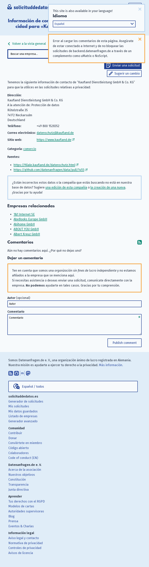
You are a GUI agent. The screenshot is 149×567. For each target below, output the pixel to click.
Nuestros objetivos (21, 475)
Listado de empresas (22, 416)
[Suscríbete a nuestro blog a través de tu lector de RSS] (10, 372)
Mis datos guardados (23, 411)
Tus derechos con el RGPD (26, 501)
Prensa (13, 521)
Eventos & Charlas (21, 526)
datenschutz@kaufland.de (55, 133)
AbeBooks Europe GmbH (30, 219)
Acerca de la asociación (24, 469)
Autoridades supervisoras (26, 511)
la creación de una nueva (107, 187)
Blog (11, 516)
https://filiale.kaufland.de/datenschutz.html (44, 165)
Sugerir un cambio (127, 73)
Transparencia (18, 484)
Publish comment (125, 343)
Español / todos (33, 386)
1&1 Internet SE (24, 214)
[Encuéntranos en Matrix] (22, 372)
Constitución (17, 479)
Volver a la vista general (28, 44)
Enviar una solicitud (126, 65)
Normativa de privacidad (25, 543)
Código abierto (18, 448)
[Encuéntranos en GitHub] (16, 372)
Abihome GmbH (24, 224)
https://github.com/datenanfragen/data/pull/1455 (49, 170)
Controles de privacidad (24, 548)
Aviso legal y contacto (23, 538)
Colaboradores (18, 453)
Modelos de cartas (21, 506)
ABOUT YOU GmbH (26, 229)
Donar (12, 438)
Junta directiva (18, 489)
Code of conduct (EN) (23, 458)
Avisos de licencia (20, 553)
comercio (29, 149)
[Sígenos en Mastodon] (28, 372)
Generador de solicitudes (25, 401)
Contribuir (15, 433)
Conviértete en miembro (25, 443)
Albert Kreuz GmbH (27, 234)
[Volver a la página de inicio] (31, 7)
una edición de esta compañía (66, 187)
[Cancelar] (139, 9)
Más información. (111, 365)
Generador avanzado (22, 421)
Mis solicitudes (18, 406)
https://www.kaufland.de (54, 140)
